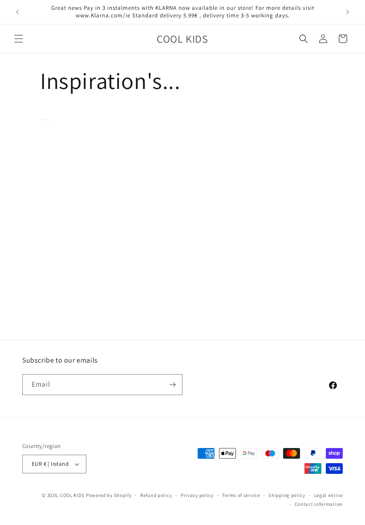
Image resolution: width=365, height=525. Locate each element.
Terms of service (241, 495)
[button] (18, 38)
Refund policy (156, 495)
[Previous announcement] (17, 12)
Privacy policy (197, 495)
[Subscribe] (172, 384)
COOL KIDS (73, 495)
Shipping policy (286, 495)
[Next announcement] (347, 12)
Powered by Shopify (109, 495)
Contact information (319, 504)
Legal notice (328, 495)
